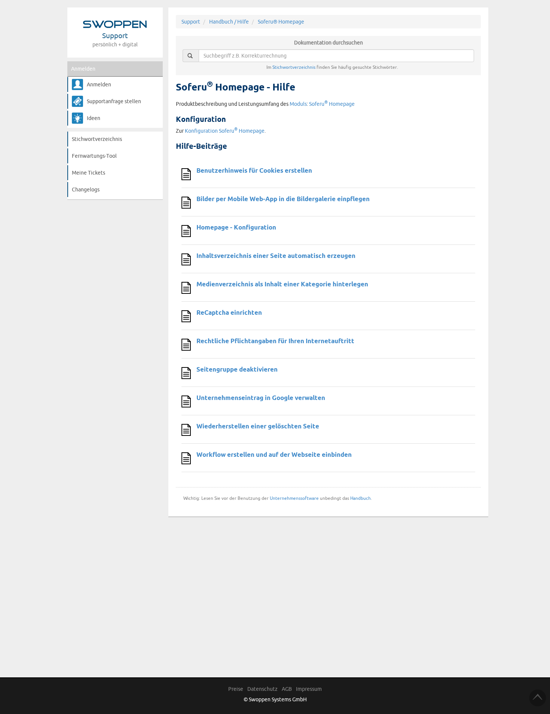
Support (190, 22)
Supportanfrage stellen (114, 101)
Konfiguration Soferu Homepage (225, 131)
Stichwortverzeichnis (97, 139)
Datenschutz (262, 689)
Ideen (93, 118)
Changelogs (86, 190)
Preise (235, 689)
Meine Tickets (88, 173)
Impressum (309, 689)
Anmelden (83, 69)
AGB (287, 689)
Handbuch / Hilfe (229, 22)
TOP (537, 698)
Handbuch (360, 498)
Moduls (298, 104)
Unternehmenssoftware (294, 498)
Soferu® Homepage (281, 22)
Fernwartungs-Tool (94, 156)
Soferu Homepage (332, 104)
